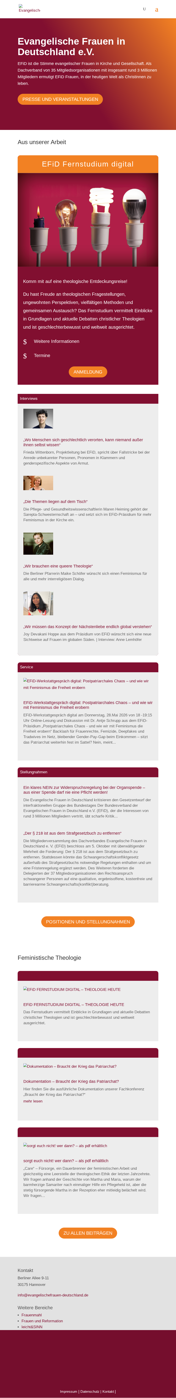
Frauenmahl (32, 1315)
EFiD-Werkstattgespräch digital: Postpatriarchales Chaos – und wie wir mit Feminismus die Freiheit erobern (88, 705)
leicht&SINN (32, 1327)
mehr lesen (32, 1101)
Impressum (68, 1391)
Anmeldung (88, 371)
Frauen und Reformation (42, 1321)
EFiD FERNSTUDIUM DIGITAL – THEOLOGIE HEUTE (73, 1004)
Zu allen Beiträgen (87, 1233)
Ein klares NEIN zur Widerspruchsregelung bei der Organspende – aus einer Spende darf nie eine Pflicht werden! (84, 790)
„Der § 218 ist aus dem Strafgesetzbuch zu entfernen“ (72, 833)
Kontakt (108, 1391)
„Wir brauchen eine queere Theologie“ (58, 566)
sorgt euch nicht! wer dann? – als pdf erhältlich (65, 1161)
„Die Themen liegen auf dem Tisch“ (55, 501)
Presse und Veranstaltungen (60, 99)
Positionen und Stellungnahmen (88, 921)
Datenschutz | (90, 1391)
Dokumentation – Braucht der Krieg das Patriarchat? (71, 1081)
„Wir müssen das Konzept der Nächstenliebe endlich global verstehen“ (87, 626)
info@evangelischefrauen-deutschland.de (53, 1295)
